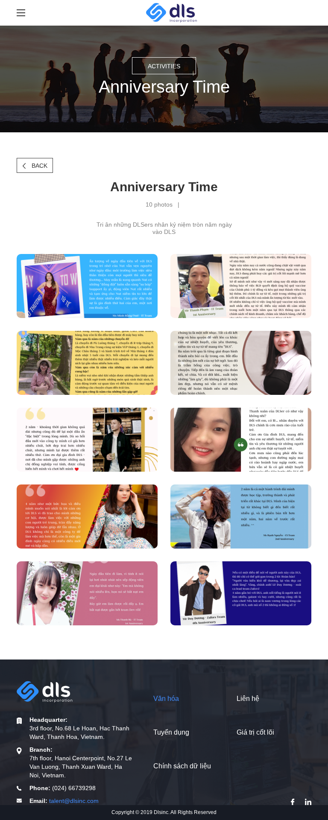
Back (38, 165)
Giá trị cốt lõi (255, 732)
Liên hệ (248, 698)
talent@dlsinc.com (74, 800)
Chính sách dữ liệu (182, 766)
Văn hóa (166, 698)
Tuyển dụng (171, 732)
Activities (164, 66)
